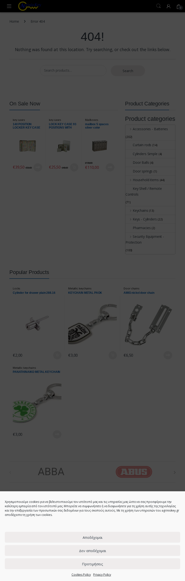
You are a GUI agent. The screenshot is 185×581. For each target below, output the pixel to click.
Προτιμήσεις (92, 563)
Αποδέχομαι (93, 537)
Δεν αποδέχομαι (92, 550)
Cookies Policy (81, 575)
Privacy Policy (102, 575)
